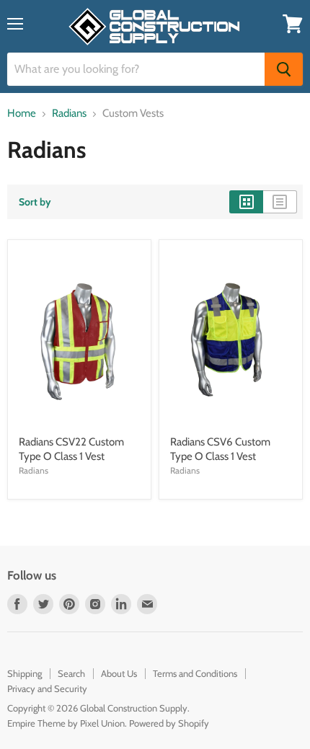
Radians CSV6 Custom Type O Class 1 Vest (220, 449)
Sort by (35, 202)
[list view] (280, 201)
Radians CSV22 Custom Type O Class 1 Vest (71, 449)
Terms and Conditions (195, 673)
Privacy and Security (47, 688)
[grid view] (246, 201)
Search (71, 673)
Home (21, 113)
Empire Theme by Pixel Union (66, 723)
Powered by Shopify (169, 723)
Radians (69, 113)
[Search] (284, 69)
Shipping (24, 673)
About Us (119, 673)
